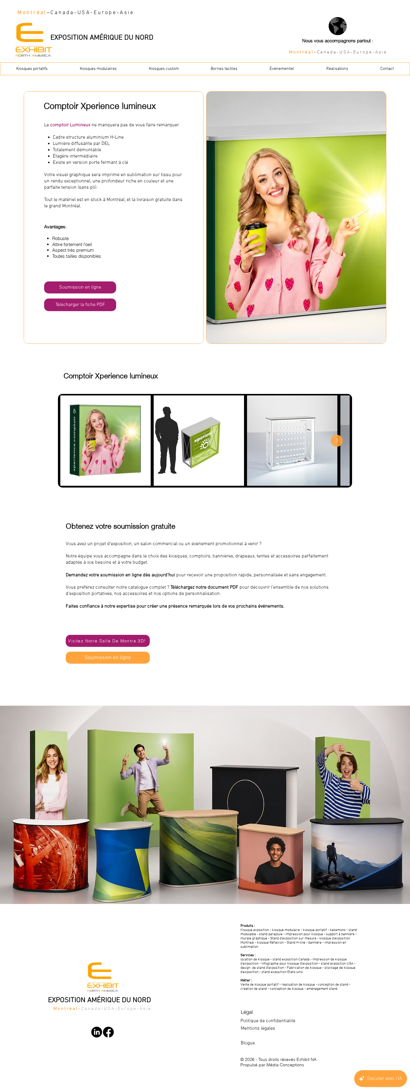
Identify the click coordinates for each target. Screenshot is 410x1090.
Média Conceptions (285, 1064)
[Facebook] (108, 1032)
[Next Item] (337, 441)
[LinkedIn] (96, 1032)
